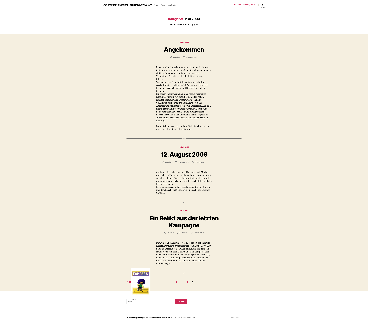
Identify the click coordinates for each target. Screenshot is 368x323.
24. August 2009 (192, 57)
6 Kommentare (199, 233)
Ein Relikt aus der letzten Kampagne (184, 221)
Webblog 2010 (249, 5)
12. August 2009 (184, 154)
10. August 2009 (184, 162)
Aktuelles (237, 5)
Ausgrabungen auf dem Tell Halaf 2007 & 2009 (128, 5)
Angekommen (184, 49)
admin (178, 57)
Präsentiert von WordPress (185, 318)
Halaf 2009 (184, 42)
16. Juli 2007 (183, 233)
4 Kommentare (200, 162)
